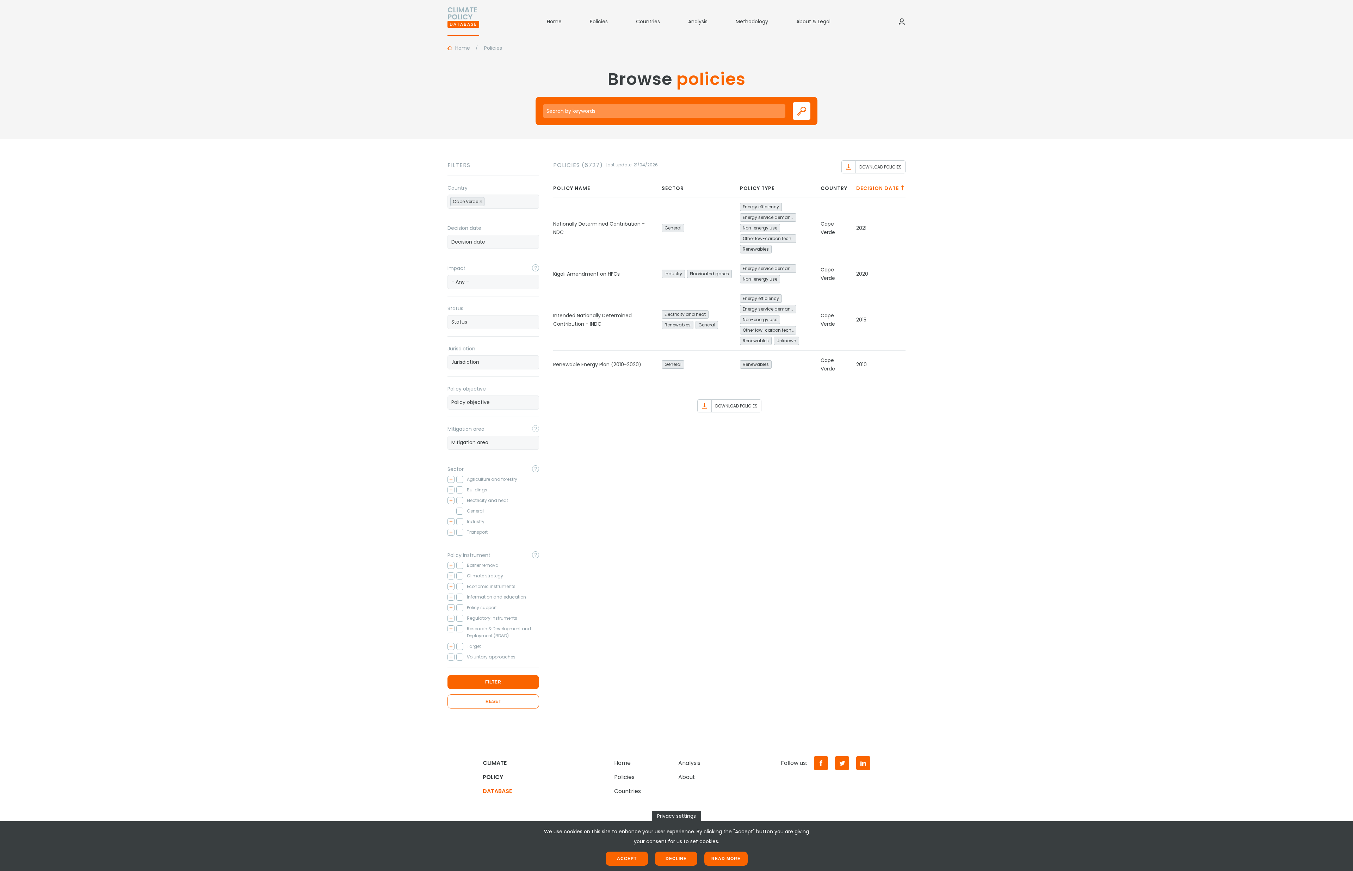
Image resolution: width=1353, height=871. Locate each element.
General (673, 228)
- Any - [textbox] (460, 282)
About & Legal (813, 21)
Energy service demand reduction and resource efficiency (769, 217)
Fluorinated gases (709, 274)
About (686, 777)
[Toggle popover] (535, 267)
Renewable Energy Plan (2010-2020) (597, 364)
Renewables (756, 249)
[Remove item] (480, 201)
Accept (627, 858)
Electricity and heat (685, 314)
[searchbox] (494, 201)
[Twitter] (842, 763)
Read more (726, 858)
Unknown (786, 341)
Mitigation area (465, 429)
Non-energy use (760, 228)
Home (554, 21)
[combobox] (493, 201)
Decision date (464, 228)
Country (457, 187)
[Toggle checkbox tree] (451, 479)
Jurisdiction (461, 348)
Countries (648, 21)
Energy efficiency (761, 207)
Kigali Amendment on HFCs (586, 273)
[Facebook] (821, 763)
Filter (493, 682)
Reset (493, 701)
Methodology (752, 21)
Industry (673, 274)
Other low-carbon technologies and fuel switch (769, 238)
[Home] (463, 21)
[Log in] (902, 21)
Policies (599, 21)
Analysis (698, 21)
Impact (456, 268)
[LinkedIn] (863, 763)
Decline (676, 858)
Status (455, 308)
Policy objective (466, 388)
